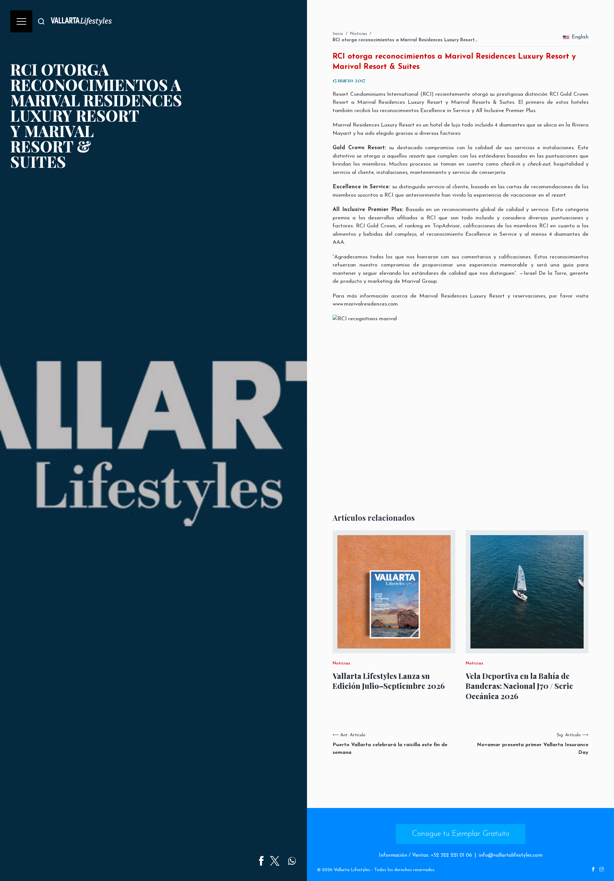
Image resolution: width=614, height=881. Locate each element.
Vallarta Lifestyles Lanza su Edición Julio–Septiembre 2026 (389, 681)
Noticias (358, 33)
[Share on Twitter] (274, 861)
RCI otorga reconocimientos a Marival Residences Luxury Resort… (405, 40)
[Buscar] (41, 21)
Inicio (338, 33)
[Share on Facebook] (261, 861)
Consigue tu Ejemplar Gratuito (460, 834)
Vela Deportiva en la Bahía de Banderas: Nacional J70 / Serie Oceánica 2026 (519, 686)
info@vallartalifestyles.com (510, 855)
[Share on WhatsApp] (292, 861)
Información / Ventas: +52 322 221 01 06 (425, 855)
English (580, 37)
